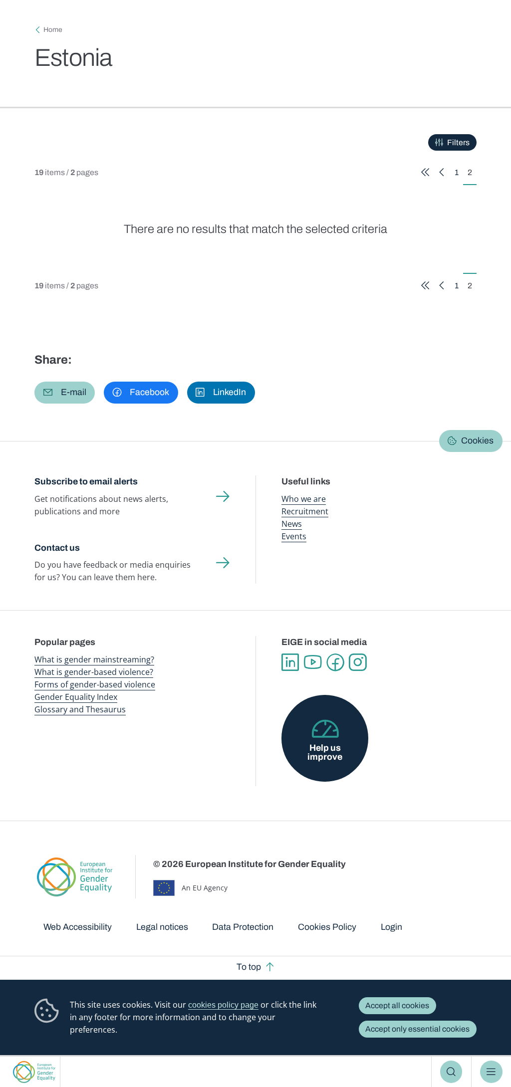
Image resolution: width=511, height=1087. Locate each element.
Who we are (303, 498)
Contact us (57, 548)
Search (451, 1072)
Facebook (335, 662)
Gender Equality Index (75, 696)
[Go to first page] (425, 172)
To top (249, 967)
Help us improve (324, 752)
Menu (491, 1072)
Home (52, 29)
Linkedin (290, 662)
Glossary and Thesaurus (80, 709)
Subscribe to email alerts (86, 481)
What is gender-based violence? (93, 671)
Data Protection (242, 927)
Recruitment (304, 511)
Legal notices (162, 927)
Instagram (357, 662)
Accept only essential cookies (417, 1029)
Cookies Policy (327, 927)
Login (391, 927)
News (291, 523)
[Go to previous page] (441, 172)
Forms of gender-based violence (94, 684)
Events (293, 536)
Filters (458, 142)
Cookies (477, 440)
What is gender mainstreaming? (94, 659)
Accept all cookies (397, 1005)
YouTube (312, 662)
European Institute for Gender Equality (34, 1072)
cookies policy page (223, 1005)
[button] (64, 393)
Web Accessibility (77, 927)
